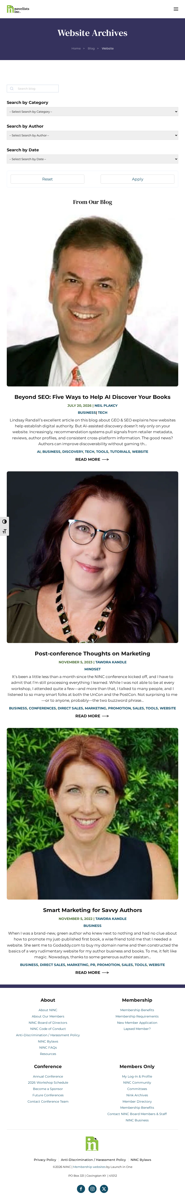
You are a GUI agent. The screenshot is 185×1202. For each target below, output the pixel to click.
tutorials (120, 451)
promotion (119, 708)
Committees (137, 1089)
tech (89, 451)
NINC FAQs (48, 1047)
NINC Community (137, 1082)
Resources (48, 1054)
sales (138, 708)
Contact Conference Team (48, 1101)
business (51, 451)
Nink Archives (137, 1095)
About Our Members (48, 1016)
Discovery (72, 451)
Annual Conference (48, 1076)
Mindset (92, 669)
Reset (47, 179)
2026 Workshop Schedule (48, 1082)
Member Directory (137, 1101)
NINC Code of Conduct (48, 1029)
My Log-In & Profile (137, 1076)
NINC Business (137, 1120)
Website (140, 451)
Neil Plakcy (106, 405)
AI (39, 451)
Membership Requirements (137, 1016)
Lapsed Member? (137, 1029)
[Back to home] (18, 9)
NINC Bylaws (48, 1041)
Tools (102, 451)
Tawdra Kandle (111, 662)
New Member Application (137, 1023)
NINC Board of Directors (48, 1023)
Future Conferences (48, 1095)
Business (87, 412)
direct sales (70, 708)
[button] (176, 9)
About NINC (48, 1010)
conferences (42, 708)
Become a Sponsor (48, 1089)
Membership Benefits (137, 1010)
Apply (137, 179)
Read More (87, 459)
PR (92, 965)
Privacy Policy (45, 1160)
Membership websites (89, 1167)
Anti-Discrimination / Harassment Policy (48, 1035)
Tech (102, 412)
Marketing (95, 708)
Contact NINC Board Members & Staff (137, 1114)
